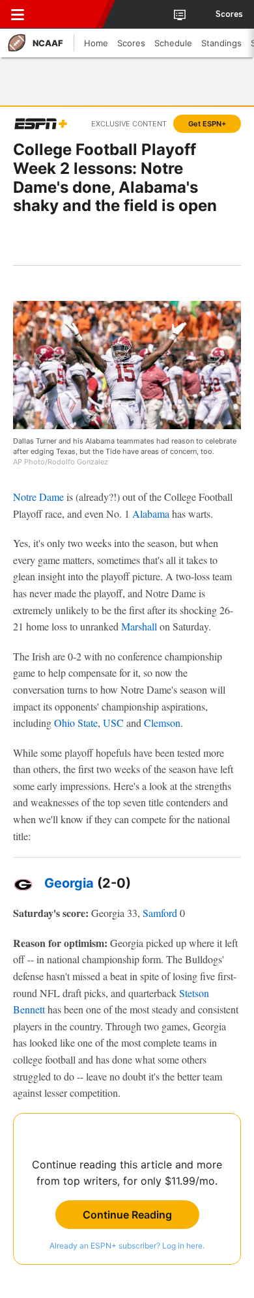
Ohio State (76, 722)
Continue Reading (127, 1214)
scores (229, 14)
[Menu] (17, 14)
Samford (160, 913)
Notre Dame (38, 496)
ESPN (70, 14)
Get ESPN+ (207, 123)
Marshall (139, 626)
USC (113, 722)
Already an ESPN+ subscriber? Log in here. (127, 1245)
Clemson (162, 722)
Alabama (150, 513)
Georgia (69, 883)
